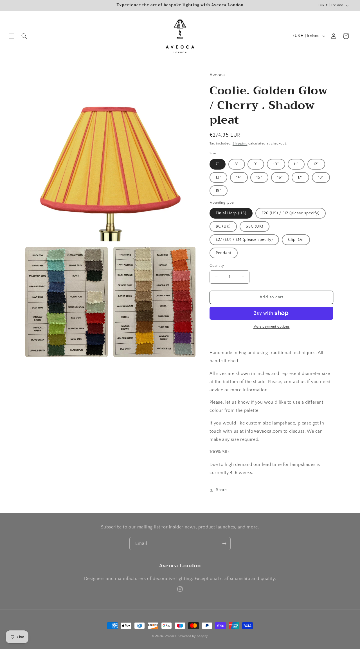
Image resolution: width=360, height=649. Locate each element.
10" (276, 164)
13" (218, 177)
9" (256, 164)
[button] (12, 36)
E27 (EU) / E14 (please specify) (244, 239)
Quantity (217, 266)
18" (321, 177)
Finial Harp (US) (231, 213)
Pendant (223, 253)
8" (237, 164)
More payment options (271, 326)
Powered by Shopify (192, 636)
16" (280, 177)
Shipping (240, 143)
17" (300, 177)
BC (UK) (223, 226)
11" (296, 164)
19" (218, 190)
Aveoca (171, 636)
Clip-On (296, 239)
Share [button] (221, 490)
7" (217, 164)
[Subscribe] (224, 543)
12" (316, 164)
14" (239, 177)
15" (259, 177)
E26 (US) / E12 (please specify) (291, 213)
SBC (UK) (254, 226)
